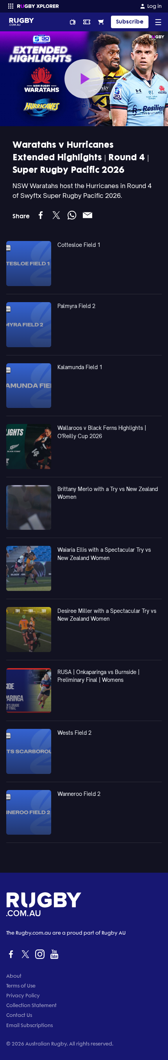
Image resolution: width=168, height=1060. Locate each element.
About (13, 976)
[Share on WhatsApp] (72, 215)
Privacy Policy (23, 995)
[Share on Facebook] (40, 215)
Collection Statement (31, 1005)
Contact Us (19, 1015)
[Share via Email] (87, 215)
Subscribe (129, 21)
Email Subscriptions (29, 1025)
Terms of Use (21, 986)
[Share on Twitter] (56, 215)
